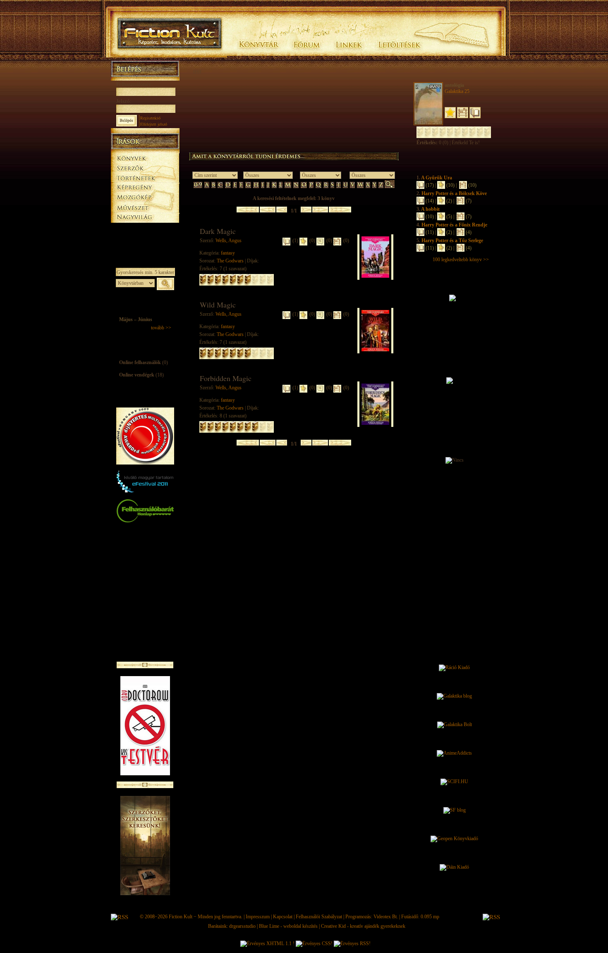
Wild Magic (218, 305)
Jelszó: (124, 101)
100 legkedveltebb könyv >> (461, 259)
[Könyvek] (145, 157)
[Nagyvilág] (145, 217)
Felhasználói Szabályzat (319, 917)
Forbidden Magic (225, 378)
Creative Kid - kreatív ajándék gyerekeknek (363, 926)
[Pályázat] (145, 228)
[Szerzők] (145, 166)
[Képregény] (145, 187)
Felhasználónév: (134, 84)
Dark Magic (218, 231)
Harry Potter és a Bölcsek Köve (454, 193)
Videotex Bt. (385, 917)
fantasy (228, 253)
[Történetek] (145, 177)
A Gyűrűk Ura (436, 178)
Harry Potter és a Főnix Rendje (454, 225)
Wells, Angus (228, 240)
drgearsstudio (242, 926)
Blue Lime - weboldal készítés (288, 926)
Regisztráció (150, 118)
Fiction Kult (180, 917)
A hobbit (430, 209)
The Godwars (230, 261)
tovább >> (161, 328)
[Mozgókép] (145, 197)
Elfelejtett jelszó (153, 124)
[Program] (145, 238)
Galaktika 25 (457, 91)
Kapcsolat (282, 917)
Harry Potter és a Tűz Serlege (452, 240)
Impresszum (258, 917)
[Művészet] (145, 207)
